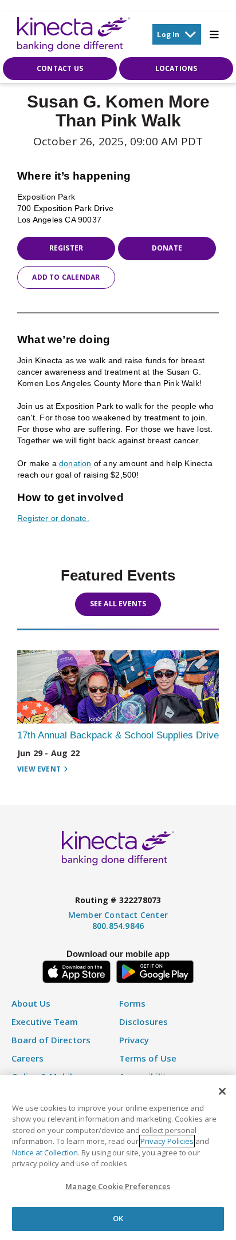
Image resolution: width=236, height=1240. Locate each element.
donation (75, 463)
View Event (39, 769)
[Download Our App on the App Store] (76, 970)
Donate (167, 248)
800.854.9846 (118, 925)
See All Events (118, 604)
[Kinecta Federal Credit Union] (73, 34)
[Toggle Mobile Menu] (214, 34)
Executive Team (44, 1021)
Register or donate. (53, 518)
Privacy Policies (167, 1141)
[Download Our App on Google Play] (155, 970)
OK (118, 1218)
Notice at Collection (45, 1152)
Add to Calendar (66, 277)
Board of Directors (51, 1040)
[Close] (222, 1091)
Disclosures (143, 1021)
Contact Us (60, 68)
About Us (30, 1003)
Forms (132, 1003)
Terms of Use (147, 1058)
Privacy (134, 1040)
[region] (118, 1157)
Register (66, 248)
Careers (27, 1058)
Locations (176, 68)
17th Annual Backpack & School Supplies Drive (118, 735)
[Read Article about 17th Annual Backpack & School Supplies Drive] (118, 687)
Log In (168, 34)
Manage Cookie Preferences (117, 1186)
